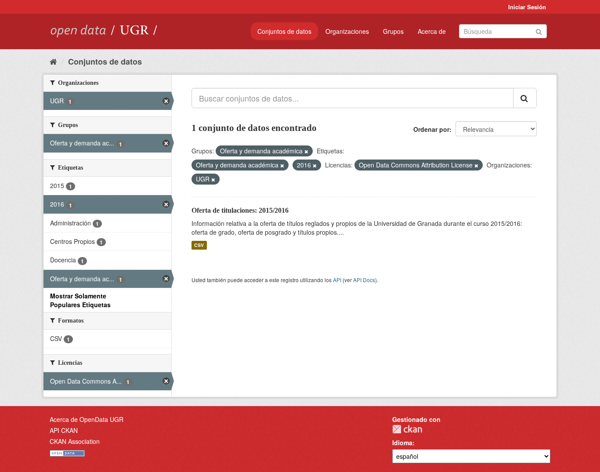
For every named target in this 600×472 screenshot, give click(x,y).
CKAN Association (75, 441)
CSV (199, 245)
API (337, 279)
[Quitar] (306, 151)
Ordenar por (431, 129)
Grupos (393, 31)
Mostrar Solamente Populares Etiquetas (80, 300)
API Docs (364, 279)
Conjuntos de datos (284, 31)
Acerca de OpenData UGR (86, 419)
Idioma (402, 442)
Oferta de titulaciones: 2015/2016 (240, 210)
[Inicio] (53, 61)
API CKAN (64, 430)
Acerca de (432, 31)
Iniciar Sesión (527, 7)
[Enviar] (538, 30)
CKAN (407, 429)
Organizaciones (347, 31)
